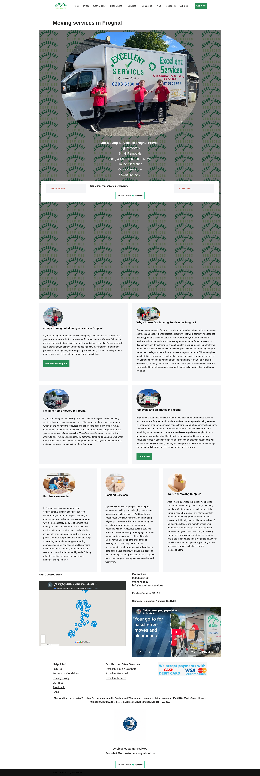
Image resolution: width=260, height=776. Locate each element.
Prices (86, 6)
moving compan (148, 330)
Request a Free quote (56, 363)
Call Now (200, 6)
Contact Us (144, 456)
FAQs (158, 6)
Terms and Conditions (66, 673)
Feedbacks (170, 6)
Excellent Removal (117, 673)
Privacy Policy (61, 678)
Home (76, 6)
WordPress (77, 772)
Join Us (57, 668)
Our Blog (183, 6)
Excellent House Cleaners (121, 668)
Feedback (59, 687)
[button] (105, 5)
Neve (55, 772)
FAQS (56, 691)
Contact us (147, 6)
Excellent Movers (116, 678)
